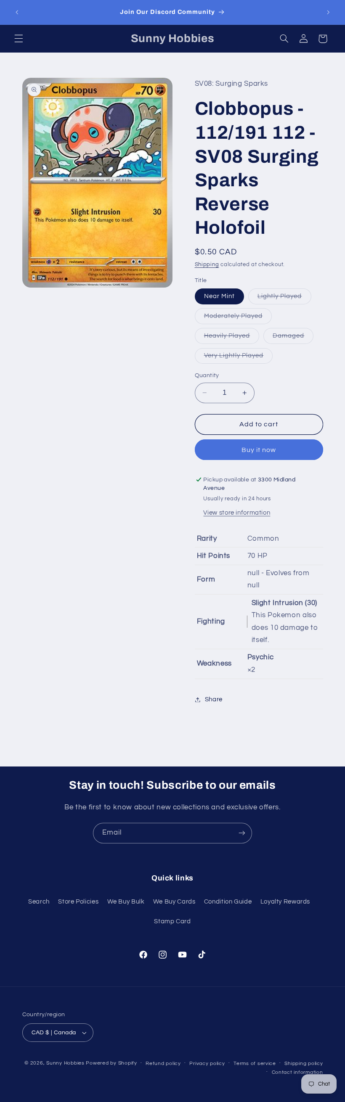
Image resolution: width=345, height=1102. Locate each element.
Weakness (214, 663)
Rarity (207, 538)
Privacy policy (207, 1063)
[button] (18, 38)
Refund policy (163, 1063)
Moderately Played (238, 318)
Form (206, 579)
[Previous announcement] (17, 12)
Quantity (207, 375)
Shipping (207, 264)
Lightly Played (284, 298)
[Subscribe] (242, 833)
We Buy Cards (174, 902)
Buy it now (259, 450)
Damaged (293, 338)
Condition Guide (228, 902)
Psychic (260, 657)
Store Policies (78, 902)
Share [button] (214, 699)
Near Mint (219, 296)
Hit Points (213, 556)
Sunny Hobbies (65, 1063)
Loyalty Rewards (285, 902)
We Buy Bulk (126, 902)
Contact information (297, 1072)
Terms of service (255, 1063)
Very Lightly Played (238, 358)
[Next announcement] (328, 12)
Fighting (211, 621)
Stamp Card (172, 921)
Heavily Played (232, 338)
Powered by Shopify (111, 1063)
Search (39, 902)
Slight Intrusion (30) (284, 603)
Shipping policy (303, 1063)
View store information (236, 513)
